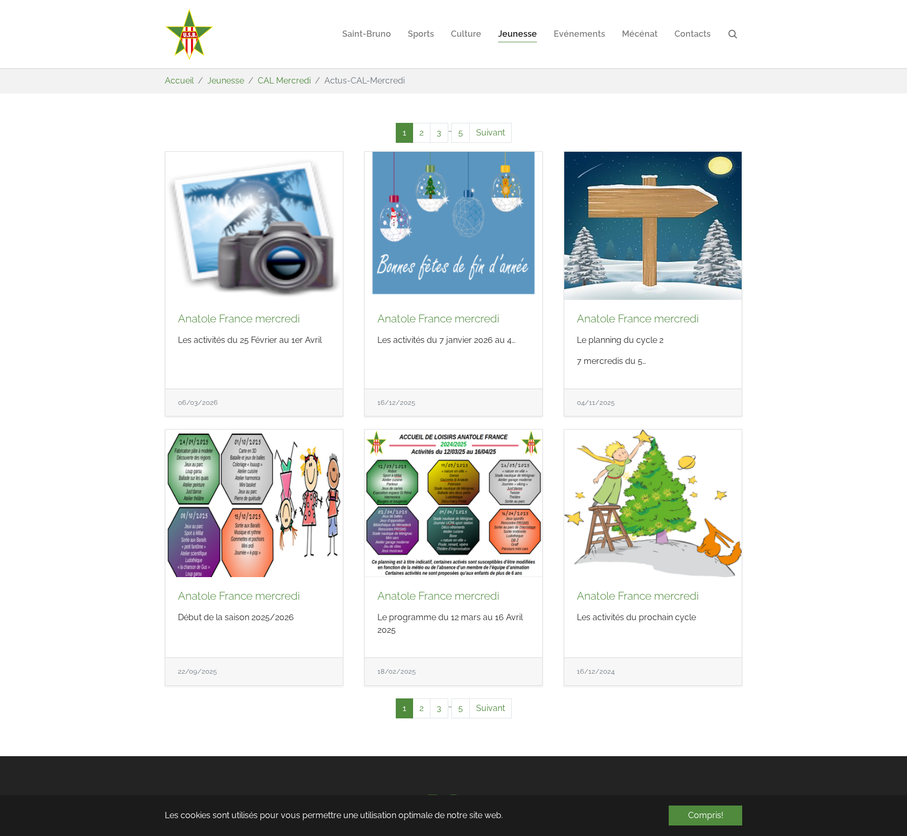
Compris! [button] (705, 815)
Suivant (490, 133)
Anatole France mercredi (239, 318)
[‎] (735, 34)
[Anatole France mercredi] (254, 226)
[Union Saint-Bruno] (189, 34)
